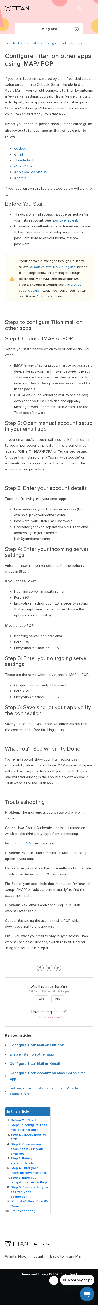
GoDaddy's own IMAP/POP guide (52, 267)
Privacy (43, 1274)
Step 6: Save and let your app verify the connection (29, 1192)
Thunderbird (23, 160)
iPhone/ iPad (23, 166)
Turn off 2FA (21, 843)
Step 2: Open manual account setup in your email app (27, 1149)
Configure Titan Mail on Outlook (37, 1045)
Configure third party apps (63, 43)
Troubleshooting (23, 1211)
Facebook (40, 968)
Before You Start (23, 1120)
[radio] (41, 999)
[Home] (17, 8)
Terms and (29, 1274)
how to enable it (64, 220)
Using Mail (31, 43)
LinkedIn (58, 968)
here (44, 232)
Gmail (18, 154)
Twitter (49, 968)
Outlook (20, 148)
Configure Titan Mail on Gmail (35, 1063)
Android (20, 178)
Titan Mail (12, 43)
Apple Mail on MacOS (30, 172)
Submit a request (49, 1017)
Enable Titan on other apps (32, 1054)
